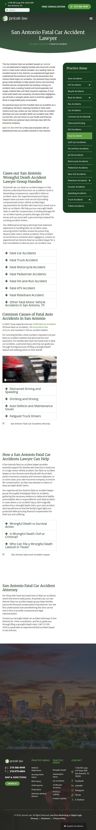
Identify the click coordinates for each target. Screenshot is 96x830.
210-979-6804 (17, 771)
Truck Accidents (75, 199)
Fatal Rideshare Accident (27, 295)
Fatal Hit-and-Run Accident (28, 281)
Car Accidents (42, 44)
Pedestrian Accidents (78, 167)
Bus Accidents (74, 104)
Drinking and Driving (24, 399)
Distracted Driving (76, 123)
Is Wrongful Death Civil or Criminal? (25, 535)
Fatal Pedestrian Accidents (28, 274)
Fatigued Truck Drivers (25, 416)
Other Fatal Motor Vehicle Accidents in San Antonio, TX (25, 303)
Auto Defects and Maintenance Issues (28, 407)
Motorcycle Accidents (78, 161)
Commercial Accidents (78, 116)
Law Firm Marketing (59, 815)
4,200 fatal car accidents (44, 324)
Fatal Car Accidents (23, 253)
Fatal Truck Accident (24, 260)
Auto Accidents (75, 78)
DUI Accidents (74, 129)
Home (31, 44)
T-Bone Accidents (76, 206)
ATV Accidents (74, 84)
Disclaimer (45, 818)
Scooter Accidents (76, 186)
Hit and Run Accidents (78, 148)
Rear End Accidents (77, 174)
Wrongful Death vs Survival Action (26, 525)
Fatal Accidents (75, 135)
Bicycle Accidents (76, 91)
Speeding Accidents (77, 193)
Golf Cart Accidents (77, 142)
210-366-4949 (12, 128)
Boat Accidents (75, 97)
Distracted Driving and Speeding (23, 390)
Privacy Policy (59, 818)
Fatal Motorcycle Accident (27, 267)
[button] (91, 18)
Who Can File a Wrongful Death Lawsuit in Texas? (29, 545)
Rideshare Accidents (77, 180)
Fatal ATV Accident (22, 288)
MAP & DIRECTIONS (15, 777)
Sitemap (34, 818)
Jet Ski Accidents (75, 155)
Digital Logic (76, 815)
